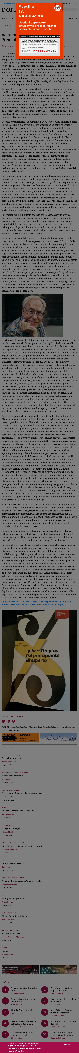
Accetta (67, 1044)
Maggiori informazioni (16, 1051)
